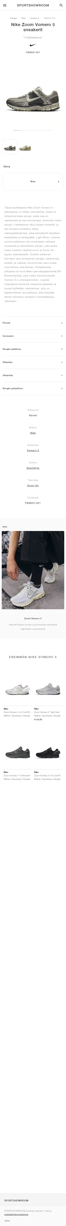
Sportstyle (33, 468)
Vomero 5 (34, 18)
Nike (23, 18)
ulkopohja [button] (8, 375)
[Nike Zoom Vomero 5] (10, 146)
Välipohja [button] (7, 362)
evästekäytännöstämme (16, 1214)
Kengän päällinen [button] (12, 349)
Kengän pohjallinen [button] (13, 388)
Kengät (13, 18)
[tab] (33, 323)
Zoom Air (33, 485)
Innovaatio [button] (8, 336)
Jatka (7, 1220)
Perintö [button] (6, 323)
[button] (62, 323)
